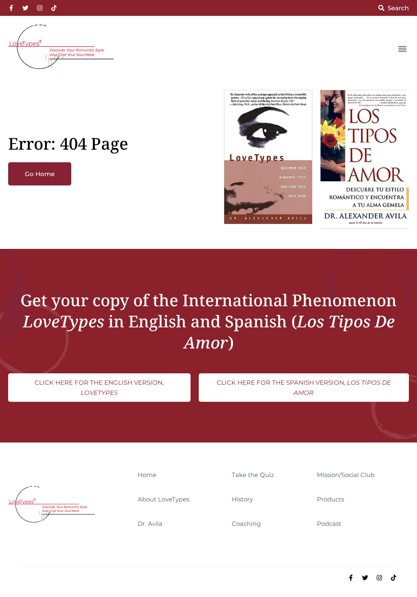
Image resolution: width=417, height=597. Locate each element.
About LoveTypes (163, 499)
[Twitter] (25, 8)
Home (147, 475)
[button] (402, 48)
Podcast (329, 523)
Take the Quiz (253, 475)
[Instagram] (40, 8)
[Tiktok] (54, 8)
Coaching (246, 523)
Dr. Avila (150, 523)
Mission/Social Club (346, 475)
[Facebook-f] (11, 8)
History (242, 499)
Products (330, 499)
